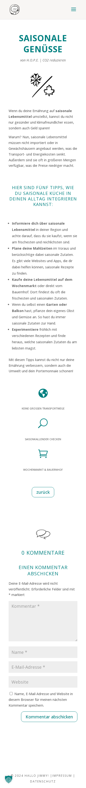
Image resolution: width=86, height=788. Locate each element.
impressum (62, 776)
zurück (43, 492)
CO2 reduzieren (54, 60)
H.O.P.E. (33, 60)
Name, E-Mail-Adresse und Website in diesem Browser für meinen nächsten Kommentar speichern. (41, 700)
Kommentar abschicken (49, 717)
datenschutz (43, 781)
